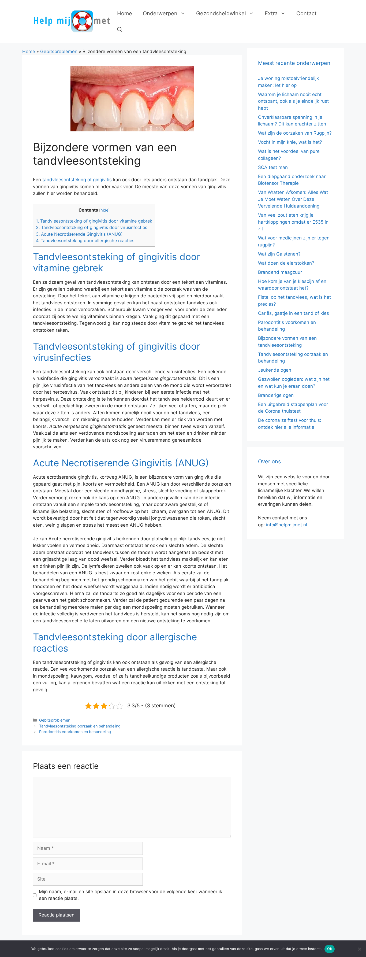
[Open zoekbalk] (120, 29)
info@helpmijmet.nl (286, 524)
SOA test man (273, 167)
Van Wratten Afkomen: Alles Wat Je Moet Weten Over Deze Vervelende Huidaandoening (293, 199)
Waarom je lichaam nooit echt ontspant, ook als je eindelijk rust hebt (293, 101)
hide (104, 210)
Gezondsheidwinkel (221, 13)
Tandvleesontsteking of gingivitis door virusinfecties (91, 227)
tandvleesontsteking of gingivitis (77, 179)
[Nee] (359, 949)
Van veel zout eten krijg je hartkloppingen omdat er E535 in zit (293, 221)
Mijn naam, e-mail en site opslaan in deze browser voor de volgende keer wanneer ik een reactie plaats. (130, 895)
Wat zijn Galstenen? (279, 254)
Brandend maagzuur (280, 272)
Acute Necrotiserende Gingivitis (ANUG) (79, 234)
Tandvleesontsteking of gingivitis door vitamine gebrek (94, 221)
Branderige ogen (276, 395)
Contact (306, 13)
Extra (271, 13)
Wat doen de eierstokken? (286, 263)
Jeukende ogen (274, 370)
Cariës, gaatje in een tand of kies (293, 313)
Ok (329, 949)
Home (124, 13)
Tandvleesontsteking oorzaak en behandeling (80, 726)
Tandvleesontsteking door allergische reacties (85, 240)
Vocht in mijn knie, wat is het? (290, 142)
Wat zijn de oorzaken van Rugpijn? (295, 133)
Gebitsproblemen (58, 51)
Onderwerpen (160, 13)
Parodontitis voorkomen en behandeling (75, 731)
